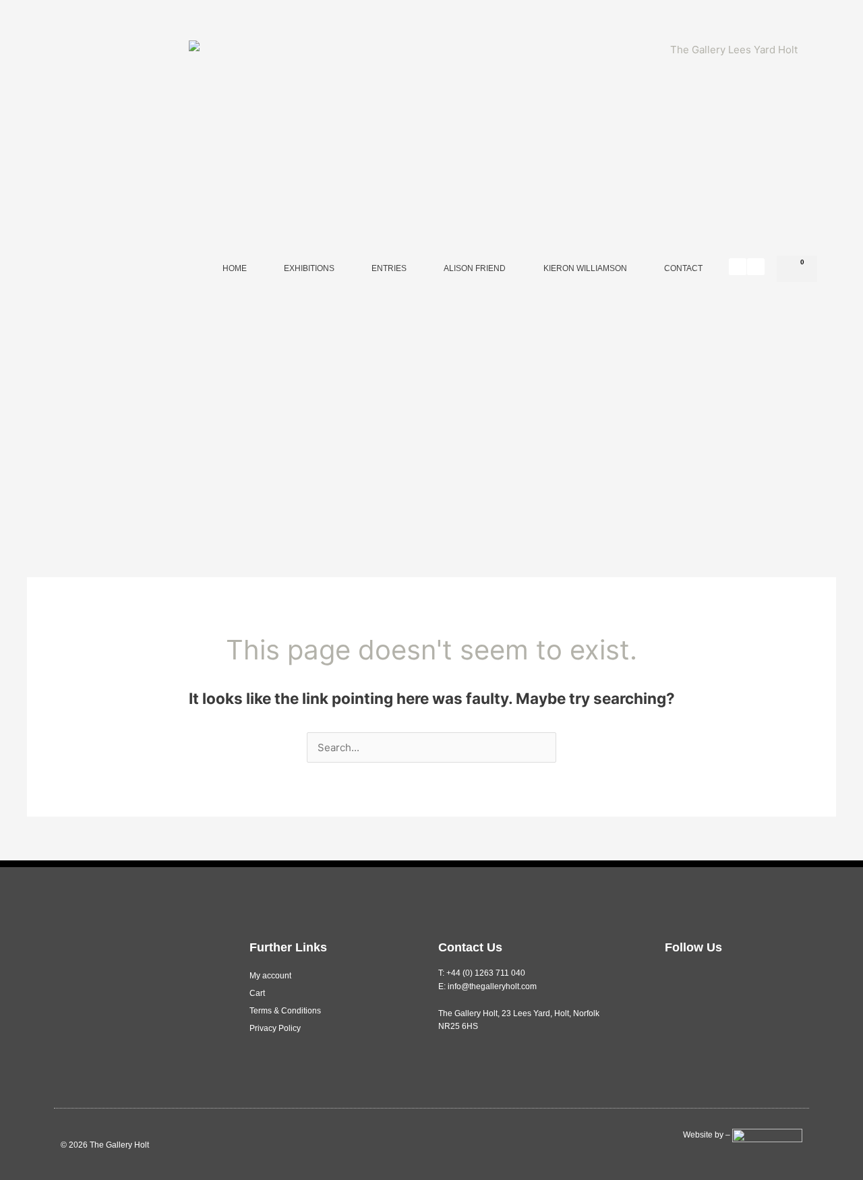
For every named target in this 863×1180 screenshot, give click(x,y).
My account (270, 975)
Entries (389, 268)
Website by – (707, 1135)
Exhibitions (309, 268)
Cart (257, 993)
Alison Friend (475, 268)
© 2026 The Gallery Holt (105, 1145)
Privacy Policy (275, 1028)
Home (234, 268)
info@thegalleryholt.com (492, 986)
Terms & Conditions (285, 1010)
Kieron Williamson (585, 268)
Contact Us (470, 947)
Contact (683, 268)
